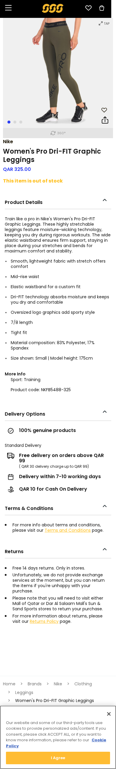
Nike (8, 141)
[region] (58, 737)
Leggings (24, 692)
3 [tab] (21, 122)
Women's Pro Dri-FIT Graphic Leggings (54, 700)
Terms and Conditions (68, 530)
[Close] (108, 713)
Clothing (83, 684)
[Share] (105, 121)
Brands (35, 684)
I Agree (58, 758)
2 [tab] (15, 122)
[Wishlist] (88, 8)
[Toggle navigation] (8, 8)
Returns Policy (44, 621)
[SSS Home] (53, 7)
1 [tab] (9, 122)
